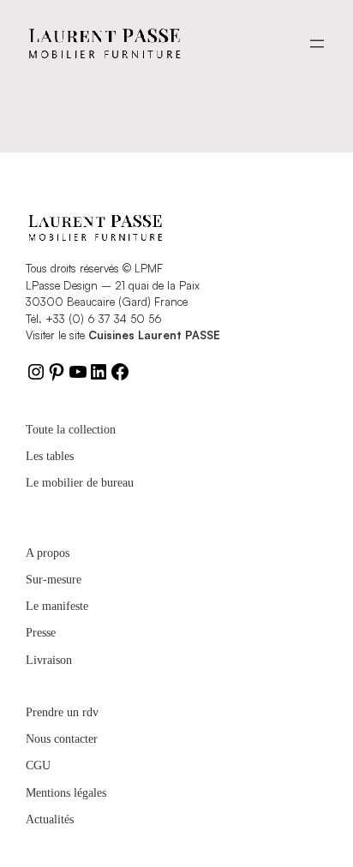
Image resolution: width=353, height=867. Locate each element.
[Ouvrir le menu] (317, 43)
